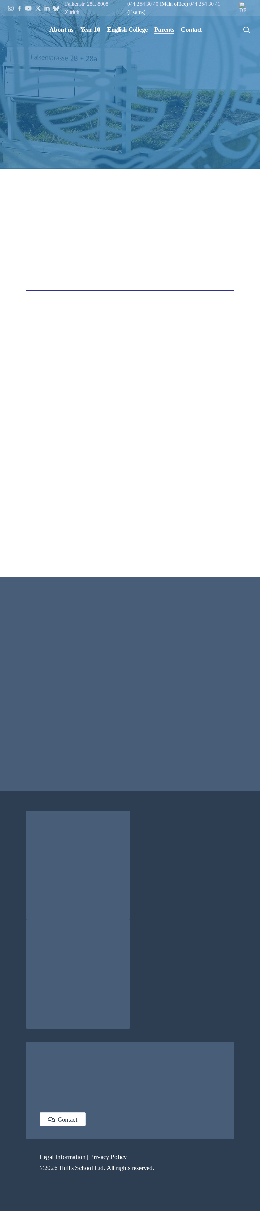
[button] (61, 29)
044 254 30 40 (143, 4)
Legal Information (63, 1156)
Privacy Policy (108, 1156)
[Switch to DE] (245, 7)
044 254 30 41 (204, 4)
